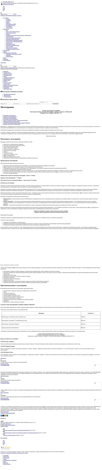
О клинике (5, 17)
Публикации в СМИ (11, 24)
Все (7, 30)
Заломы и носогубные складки (10, 85)
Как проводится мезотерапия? (10, 119)
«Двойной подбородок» (9, 77)
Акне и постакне (7, 82)
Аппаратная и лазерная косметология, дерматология (18, 35)
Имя (2, 363)
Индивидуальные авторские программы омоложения (16, 430)
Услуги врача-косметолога (11, 67)
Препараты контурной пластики (13, 54)
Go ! (15, 14)
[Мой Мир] (7, 415)
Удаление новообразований (12, 45)
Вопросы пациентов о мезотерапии (11, 124)
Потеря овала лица (7, 74)
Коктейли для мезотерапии (9, 117)
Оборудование (9, 56)
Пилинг (8, 34)
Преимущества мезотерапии (10, 116)
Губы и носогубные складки (12, 31)
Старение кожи (7, 72)
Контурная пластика (11, 32)
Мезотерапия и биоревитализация (14, 40)
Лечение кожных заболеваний (13, 37)
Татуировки (6, 87)
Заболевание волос (10, 44)
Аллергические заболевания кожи (14, 41)
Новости (8, 22)
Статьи (7, 21)
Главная (3, 67)
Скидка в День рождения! (9, 435)
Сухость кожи (6, 83)
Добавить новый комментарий (8, 413)
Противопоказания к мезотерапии (11, 121)
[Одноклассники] (5, 415)
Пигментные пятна (7, 86)
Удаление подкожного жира (12, 49)
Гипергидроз (9, 42)
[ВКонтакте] (1, 415)
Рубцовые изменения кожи (12, 39)
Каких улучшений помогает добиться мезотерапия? (15, 120)
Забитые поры (6, 80)
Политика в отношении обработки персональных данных (14, 453)
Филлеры (8, 55)
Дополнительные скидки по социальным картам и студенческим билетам (20, 432)
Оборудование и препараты (9, 52)
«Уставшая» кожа (7, 75)
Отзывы (8, 19)
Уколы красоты (7, 96)
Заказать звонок (4, 426)
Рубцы (4, 76)
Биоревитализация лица (9, 94)
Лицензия (8, 20)
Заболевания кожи (7, 88)
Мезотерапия (7, 95)
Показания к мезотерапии (9, 115)
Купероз (5, 81)
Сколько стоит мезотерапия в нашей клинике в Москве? (16, 122)
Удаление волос (10, 36)
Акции (5, 51)
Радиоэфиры (9, 26)
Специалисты (9, 27)
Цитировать (6, 363)
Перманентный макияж (11, 47)
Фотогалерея (6, 50)
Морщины (5, 71)
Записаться (3, 62)
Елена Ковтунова (5, 365)
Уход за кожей (9, 46)
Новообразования (7, 78)
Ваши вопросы (6, 60)
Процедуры (6, 29)
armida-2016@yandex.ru (8, 4)
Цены (4, 57)
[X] (3, 415)
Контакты (5, 59)
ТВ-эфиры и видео (10, 25)
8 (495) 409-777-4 (8, 1)
